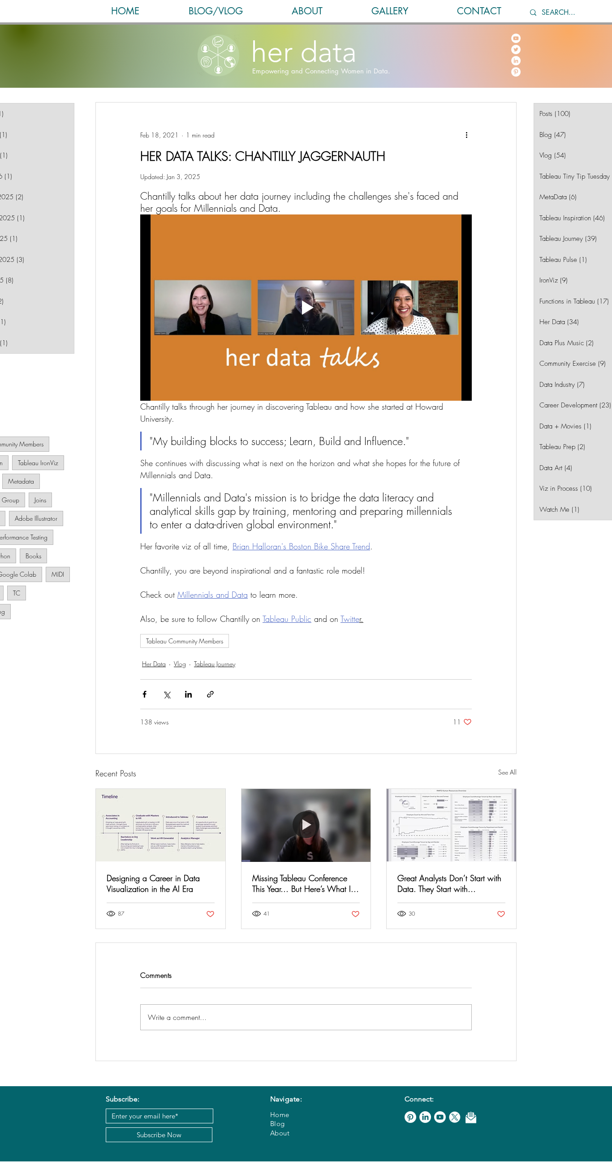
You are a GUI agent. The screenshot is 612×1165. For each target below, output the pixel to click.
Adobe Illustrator (36, 518)
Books (33, 556)
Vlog (180, 664)
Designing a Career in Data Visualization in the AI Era (153, 883)
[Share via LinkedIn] (188, 694)
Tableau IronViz (38, 462)
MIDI (58, 574)
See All (507, 772)
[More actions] (466, 134)
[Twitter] (516, 49)
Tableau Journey (214, 664)
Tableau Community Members (184, 641)
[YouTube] (516, 38)
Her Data (154, 664)
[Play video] (306, 307)
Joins (40, 500)
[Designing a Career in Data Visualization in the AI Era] (160, 825)
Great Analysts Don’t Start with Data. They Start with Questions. (449, 883)
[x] (455, 1117)
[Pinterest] (516, 72)
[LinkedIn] (516, 60)
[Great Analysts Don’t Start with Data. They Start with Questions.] (451, 825)
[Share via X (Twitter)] (166, 694)
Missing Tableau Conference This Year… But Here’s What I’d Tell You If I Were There (305, 883)
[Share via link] (210, 694)
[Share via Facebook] (144, 694)
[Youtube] (440, 1117)
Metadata (21, 481)
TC (16, 593)
